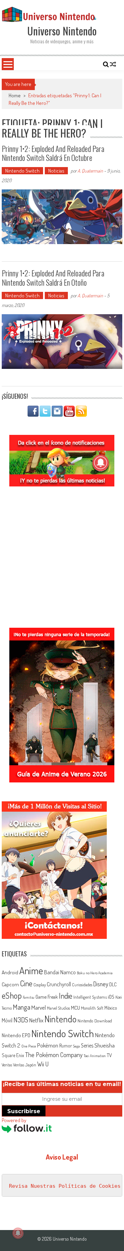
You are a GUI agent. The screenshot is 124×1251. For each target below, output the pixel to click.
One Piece (28, 1046)
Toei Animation (95, 1055)
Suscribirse (23, 1111)
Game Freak (46, 997)
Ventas (7, 1064)
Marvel (38, 1007)
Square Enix (13, 1055)
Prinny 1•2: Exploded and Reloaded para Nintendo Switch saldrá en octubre (53, 153)
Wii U (43, 1064)
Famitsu (28, 997)
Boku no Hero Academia (95, 972)
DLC (113, 984)
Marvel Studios (58, 1008)
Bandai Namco (60, 972)
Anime (31, 970)
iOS (111, 996)
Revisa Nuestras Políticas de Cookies (65, 1186)
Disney (100, 984)
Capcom (10, 984)
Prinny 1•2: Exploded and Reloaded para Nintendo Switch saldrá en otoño (53, 277)
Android (10, 972)
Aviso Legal (62, 1156)
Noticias (56, 170)
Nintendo (60, 1018)
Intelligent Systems (90, 997)
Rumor (65, 1046)
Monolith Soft (92, 1008)
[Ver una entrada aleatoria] (113, 64)
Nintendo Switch (22, 170)
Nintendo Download (95, 1020)
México (110, 1008)
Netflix (36, 1020)
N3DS (20, 1019)
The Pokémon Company (54, 1054)
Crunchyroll (59, 984)
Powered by (14, 1120)
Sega (76, 1046)
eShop (12, 995)
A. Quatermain (90, 171)
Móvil (7, 1020)
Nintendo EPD (16, 1035)
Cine (26, 983)
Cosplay (39, 984)
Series (87, 1045)
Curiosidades (82, 984)
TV (109, 1055)
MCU (75, 1007)
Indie (65, 995)
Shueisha (104, 1045)
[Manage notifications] (17, 1233)
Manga (21, 1006)
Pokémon (47, 1045)
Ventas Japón (24, 1064)
